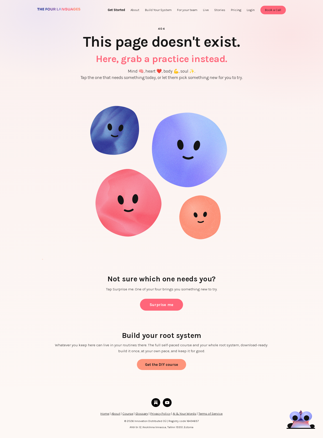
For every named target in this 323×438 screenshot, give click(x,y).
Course (127, 414)
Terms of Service (210, 414)
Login (251, 10)
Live (206, 10)
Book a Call (273, 10)
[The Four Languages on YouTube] (167, 402)
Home (104, 414)
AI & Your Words (184, 414)
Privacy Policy (160, 414)
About (115, 414)
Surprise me (161, 304)
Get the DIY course (161, 364)
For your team (187, 10)
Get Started (116, 10)
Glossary (141, 414)
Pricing (236, 10)
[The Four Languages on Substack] (155, 402)
